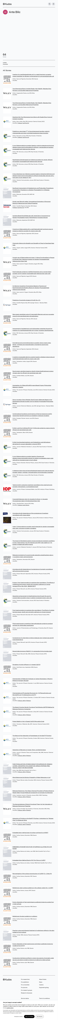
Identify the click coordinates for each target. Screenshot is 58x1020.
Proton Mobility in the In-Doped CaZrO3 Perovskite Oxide (28, 721)
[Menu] (53, 4)
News (40, 982)
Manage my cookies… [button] (18, 1016)
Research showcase (26, 993)
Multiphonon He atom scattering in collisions (25, 916)
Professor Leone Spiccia (23, 505)
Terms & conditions (44, 998)
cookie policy (9, 1008)
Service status (25, 998)
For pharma (24, 987)
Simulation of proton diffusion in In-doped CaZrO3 (26, 664)
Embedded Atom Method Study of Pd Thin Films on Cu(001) (29, 860)
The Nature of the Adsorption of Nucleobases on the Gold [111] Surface (32, 735)
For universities (25, 984)
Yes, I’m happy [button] (29, 1016)
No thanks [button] (39, 1016)
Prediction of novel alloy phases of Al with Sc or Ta (26, 300)
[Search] (49, 4)
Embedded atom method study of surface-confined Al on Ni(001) (30, 832)
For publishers (25, 982)
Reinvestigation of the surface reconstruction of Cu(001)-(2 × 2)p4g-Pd (32, 873)
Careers (41, 984)
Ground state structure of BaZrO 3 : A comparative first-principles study (32, 651)
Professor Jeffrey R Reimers (24, 700)
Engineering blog (44, 987)
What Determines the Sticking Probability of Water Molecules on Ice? (32, 777)
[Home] (7, 4)
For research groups (26, 990)
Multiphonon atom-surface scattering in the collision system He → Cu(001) (33, 888)
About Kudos (42, 979)
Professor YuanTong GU (23, 123)
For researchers (25, 979)
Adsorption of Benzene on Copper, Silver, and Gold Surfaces (29, 750)
